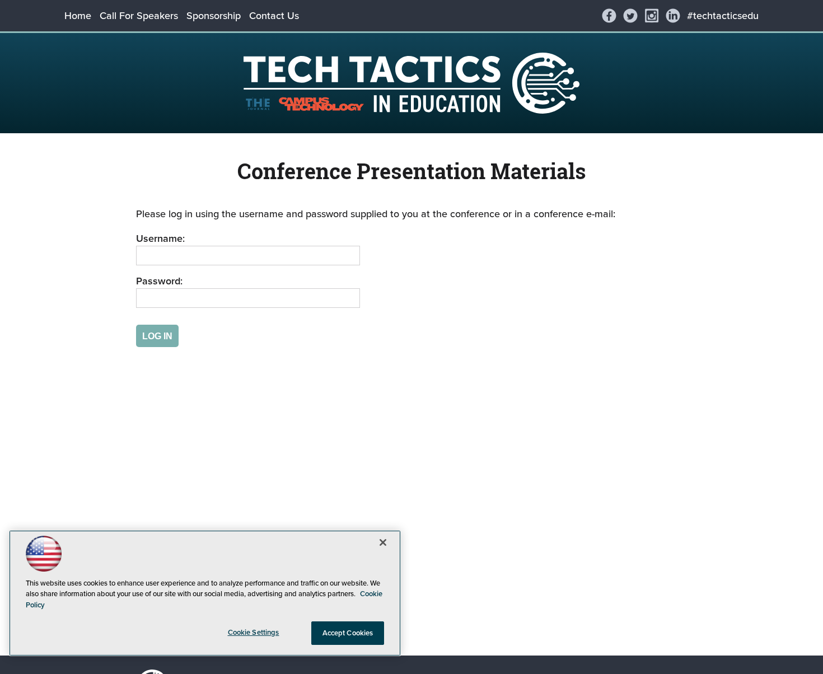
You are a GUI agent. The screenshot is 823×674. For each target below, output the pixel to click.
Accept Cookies (347, 633)
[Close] (383, 542)
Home (77, 15)
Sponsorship (213, 15)
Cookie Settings (253, 632)
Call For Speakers (139, 15)
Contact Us (274, 15)
